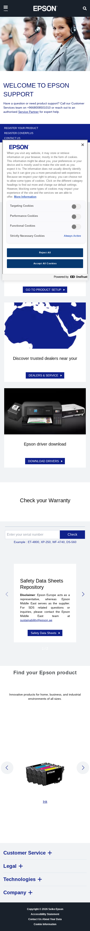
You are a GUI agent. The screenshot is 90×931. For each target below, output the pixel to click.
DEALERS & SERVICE (43, 375)
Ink (45, 801)
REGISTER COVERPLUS (18, 133)
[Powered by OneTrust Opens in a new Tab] (70, 277)
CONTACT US (12, 138)
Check (72, 534)
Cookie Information (45, 924)
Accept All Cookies (45, 263)
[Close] (82, 144)
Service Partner (28, 111)
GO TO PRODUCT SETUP (43, 289)
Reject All (45, 252)
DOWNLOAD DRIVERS (43, 461)
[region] (45, 210)
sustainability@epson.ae (36, 620)
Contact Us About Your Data (45, 919)
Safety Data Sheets (43, 633)
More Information (25, 196)
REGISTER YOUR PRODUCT (21, 128)
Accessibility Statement (45, 914)
